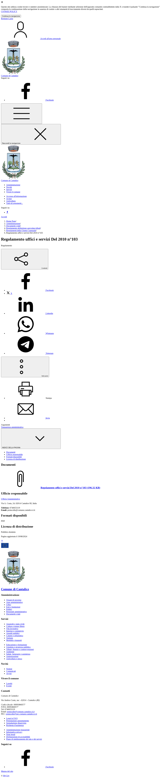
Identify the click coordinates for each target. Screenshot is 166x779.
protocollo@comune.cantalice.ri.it (20, 712)
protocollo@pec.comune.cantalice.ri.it (21, 714)
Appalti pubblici (12, 633)
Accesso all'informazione (16, 196)
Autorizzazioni (12, 656)
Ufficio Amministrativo (10, 499)
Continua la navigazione (11, 16)
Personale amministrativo (16, 612)
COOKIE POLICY (9, 11)
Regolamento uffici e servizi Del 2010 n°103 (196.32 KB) (70, 487)
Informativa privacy (14, 732)
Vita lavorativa (12, 629)
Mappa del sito (7, 771)
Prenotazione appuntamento (17, 721)
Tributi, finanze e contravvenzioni (20, 649)
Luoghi (9, 683)
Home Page (11, 221)
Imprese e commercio (15, 631)
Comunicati (11, 671)
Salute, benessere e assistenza (18, 654)
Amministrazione (13, 223)
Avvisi (9, 673)
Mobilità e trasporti (14, 640)
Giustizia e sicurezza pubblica (18, 647)
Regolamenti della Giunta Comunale (21, 230)
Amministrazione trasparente (18, 730)
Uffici (8, 605)
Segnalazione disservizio (16, 723)
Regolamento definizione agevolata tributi (23, 228)
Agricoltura (11, 201)
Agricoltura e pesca (14, 659)
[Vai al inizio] (2, 541)
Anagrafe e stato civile (15, 624)
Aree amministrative (14, 602)
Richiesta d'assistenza (15, 725)
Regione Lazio (7, 19)
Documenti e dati (13, 226)
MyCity (6, 776)
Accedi (4, 217)
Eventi (9, 686)
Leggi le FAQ (12, 718)
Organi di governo (13, 600)
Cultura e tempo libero (15, 626)
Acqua (9, 199)
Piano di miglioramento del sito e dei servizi (24, 739)
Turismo (9, 638)
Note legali (10, 734)
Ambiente (10, 652)
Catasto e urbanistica (14, 636)
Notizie (9, 669)
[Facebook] (7, 212)
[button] (13, 185)
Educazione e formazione (16, 645)
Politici (9, 609)
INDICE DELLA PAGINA (11, 448)
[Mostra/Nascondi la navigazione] (21, 113)
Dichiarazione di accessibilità (18, 737)
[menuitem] (30, 290)
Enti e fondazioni (13, 607)
